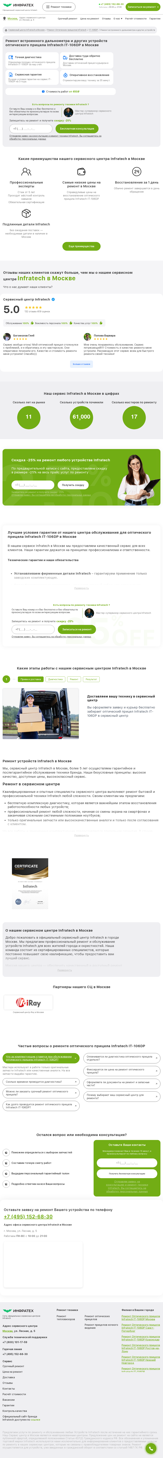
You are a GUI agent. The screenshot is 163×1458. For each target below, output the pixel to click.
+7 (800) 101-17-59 (15, 1342)
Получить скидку (73, 485)
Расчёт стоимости (136, 18)
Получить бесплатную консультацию (127, 1174)
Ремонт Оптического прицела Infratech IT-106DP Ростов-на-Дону (141, 1348)
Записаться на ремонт (77, 629)
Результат (91, 679)
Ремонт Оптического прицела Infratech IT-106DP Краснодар (141, 1338)
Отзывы (106, 18)
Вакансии (9, 1399)
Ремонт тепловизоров (66, 1318)
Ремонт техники (61, 6)
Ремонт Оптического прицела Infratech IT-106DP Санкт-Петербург (141, 1327)
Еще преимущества (81, 246)
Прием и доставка (31, 679)
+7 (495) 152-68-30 (112, 4)
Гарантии (154, 18)
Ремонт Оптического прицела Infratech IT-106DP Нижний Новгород (141, 1360)
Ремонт (74, 679)
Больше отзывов (81, 364)
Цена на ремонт (89, 18)
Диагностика (55, 679)
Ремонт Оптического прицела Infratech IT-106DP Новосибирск (141, 1371)
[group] (28, 1004)
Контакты (9, 1388)
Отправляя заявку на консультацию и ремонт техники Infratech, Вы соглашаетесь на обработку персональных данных (127, 1186)
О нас (116, 18)
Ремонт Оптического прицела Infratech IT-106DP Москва (141, 1318)
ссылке (35, 1419)
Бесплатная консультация (77, 128)
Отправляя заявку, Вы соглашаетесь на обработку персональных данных (51, 495)
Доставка (9, 1377)
